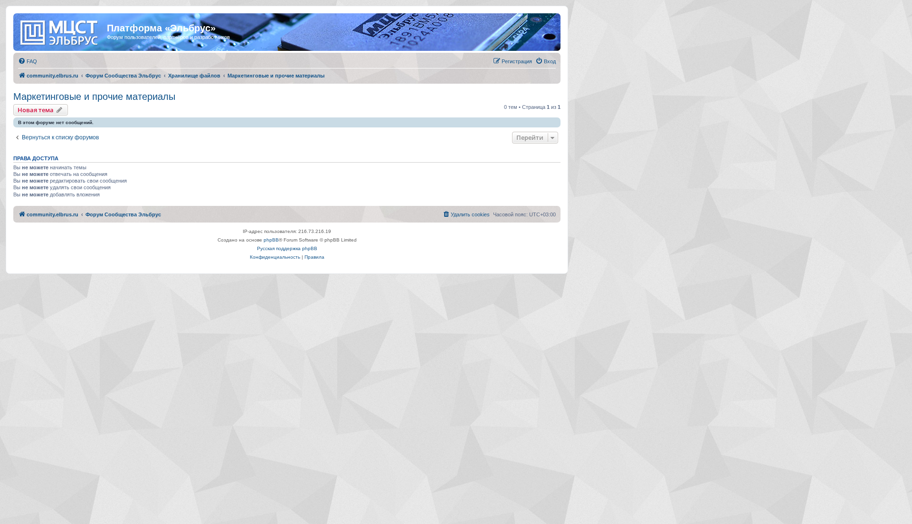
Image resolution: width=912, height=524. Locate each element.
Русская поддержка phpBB (287, 248)
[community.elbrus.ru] (61, 31)
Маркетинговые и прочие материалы (94, 96)
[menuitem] (27, 61)
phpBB (271, 240)
